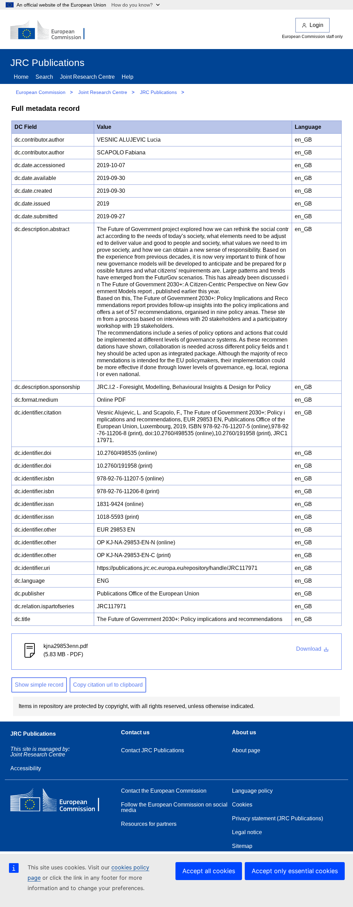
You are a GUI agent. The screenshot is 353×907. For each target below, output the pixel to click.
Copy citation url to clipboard (108, 685)
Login (316, 25)
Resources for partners (148, 824)
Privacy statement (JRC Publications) (277, 818)
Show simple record (39, 685)
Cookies (242, 805)
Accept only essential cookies (295, 871)
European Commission (40, 92)
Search (44, 77)
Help (127, 77)
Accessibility (25, 768)
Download (309, 649)
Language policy (252, 791)
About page (246, 750)
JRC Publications (158, 92)
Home (21, 77)
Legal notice (247, 832)
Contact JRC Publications (152, 750)
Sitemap (242, 846)
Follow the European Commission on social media (174, 807)
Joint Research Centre (87, 77)
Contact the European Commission (163, 791)
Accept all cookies (208, 871)
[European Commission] (52, 30)
